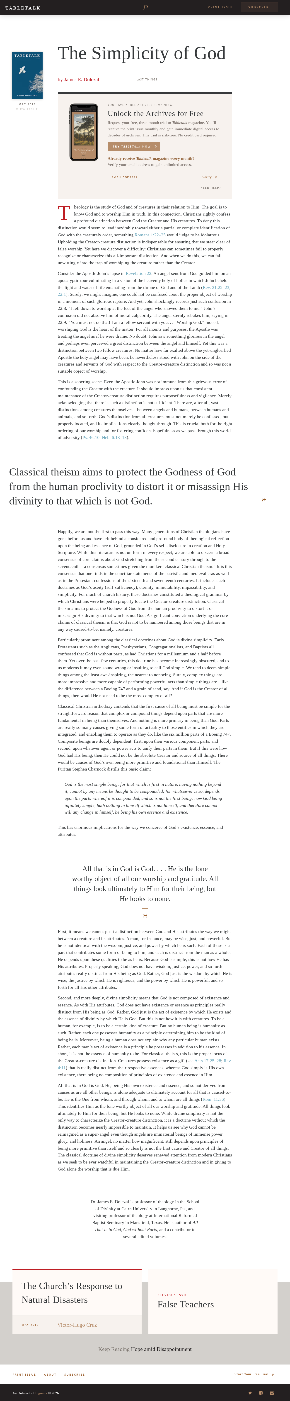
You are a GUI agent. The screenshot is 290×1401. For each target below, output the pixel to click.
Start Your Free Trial (251, 1374)
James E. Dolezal (81, 79)
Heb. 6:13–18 (114, 437)
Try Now (132, 146)
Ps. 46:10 (90, 437)
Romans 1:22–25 (150, 234)
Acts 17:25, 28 (207, 1060)
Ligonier (41, 1393)
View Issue (27, 109)
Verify (207, 177)
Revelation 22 (138, 273)
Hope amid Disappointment (161, 1349)
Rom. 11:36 (213, 1099)
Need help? (211, 188)
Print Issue (221, 7)
